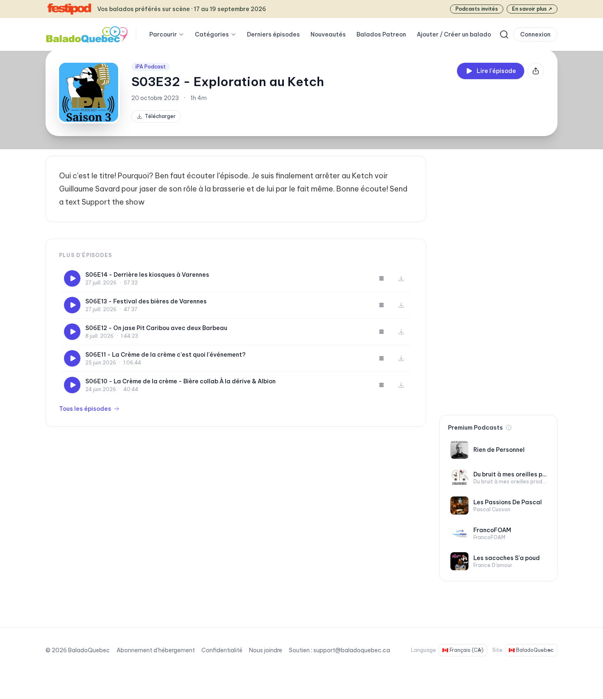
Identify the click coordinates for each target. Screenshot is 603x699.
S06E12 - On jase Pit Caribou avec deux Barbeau (156, 328)
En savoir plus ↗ (532, 9)
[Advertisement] (498, 279)
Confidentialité (221, 650)
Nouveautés (328, 34)
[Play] (72, 278)
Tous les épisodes (85, 408)
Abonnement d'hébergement (155, 650)
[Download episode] (401, 278)
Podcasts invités (476, 9)
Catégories (212, 34)
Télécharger (160, 116)
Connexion (535, 34)
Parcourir (163, 34)
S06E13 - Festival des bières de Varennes (146, 301)
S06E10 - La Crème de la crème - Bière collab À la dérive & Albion (180, 381)
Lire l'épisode (496, 71)
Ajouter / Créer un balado (454, 34)
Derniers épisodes (273, 34)
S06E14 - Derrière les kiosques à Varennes (147, 274)
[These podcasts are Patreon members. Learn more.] (508, 427)
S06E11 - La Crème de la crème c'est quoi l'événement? (165, 354)
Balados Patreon (381, 34)
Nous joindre (265, 650)
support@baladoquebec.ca (351, 650)
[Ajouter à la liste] (381, 278)
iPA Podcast (150, 67)
